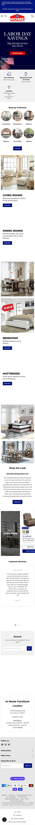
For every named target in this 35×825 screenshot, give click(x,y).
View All (17, 148)
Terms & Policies (22, 796)
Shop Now (17, 501)
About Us (4, 794)
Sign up (28, 765)
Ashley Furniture (26, 542)
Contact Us (12, 794)
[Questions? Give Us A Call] (26, 77)
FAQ (27, 798)
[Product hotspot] (21, 452)
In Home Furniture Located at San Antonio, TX (14, 802)
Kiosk (22, 798)
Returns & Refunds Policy (12, 798)
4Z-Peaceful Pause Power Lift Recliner (28, 539)
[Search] (29, 648)
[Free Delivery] (9, 77)
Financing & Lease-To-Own (24, 794)
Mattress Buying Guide (16, 800)
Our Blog (30, 802)
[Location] (9, 92)
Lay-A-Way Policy (11, 796)
